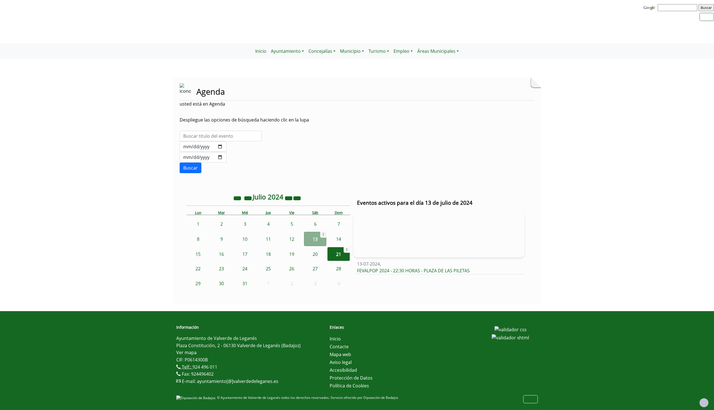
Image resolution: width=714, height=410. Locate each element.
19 (291, 254)
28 (338, 269)
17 (244, 254)
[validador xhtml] (510, 337)
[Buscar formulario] (190, 168)
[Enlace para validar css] (511, 329)
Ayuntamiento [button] (286, 51)
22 (198, 269)
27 (315, 269)
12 (291, 239)
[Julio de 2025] (289, 198)
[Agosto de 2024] (297, 198)
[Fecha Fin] (203, 157)
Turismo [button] (377, 51)
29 (198, 283)
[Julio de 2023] (238, 198)
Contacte (339, 347)
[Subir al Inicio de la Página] (703, 402)
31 (244, 283)
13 (315, 239)
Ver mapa (186, 352)
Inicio (260, 51)
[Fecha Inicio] (203, 146)
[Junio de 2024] (248, 198)
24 (244, 269)
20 (315, 254)
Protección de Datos (351, 378)
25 (268, 269)
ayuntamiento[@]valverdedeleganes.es (237, 381)
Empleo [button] (401, 51)
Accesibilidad (343, 370)
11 (268, 239)
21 (338, 254)
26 (291, 269)
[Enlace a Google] (650, 7)
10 (244, 239)
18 (268, 254)
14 (338, 239)
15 (198, 254)
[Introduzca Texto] (221, 136)
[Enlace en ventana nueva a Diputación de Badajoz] (196, 397)
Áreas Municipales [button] (436, 51)
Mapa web (340, 354)
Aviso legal (341, 362)
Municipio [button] (350, 51)
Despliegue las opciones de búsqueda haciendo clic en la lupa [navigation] (244, 120)
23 (221, 269)
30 (221, 283)
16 (221, 254)
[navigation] (678, 7)
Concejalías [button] (320, 51)
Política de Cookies (349, 386)
